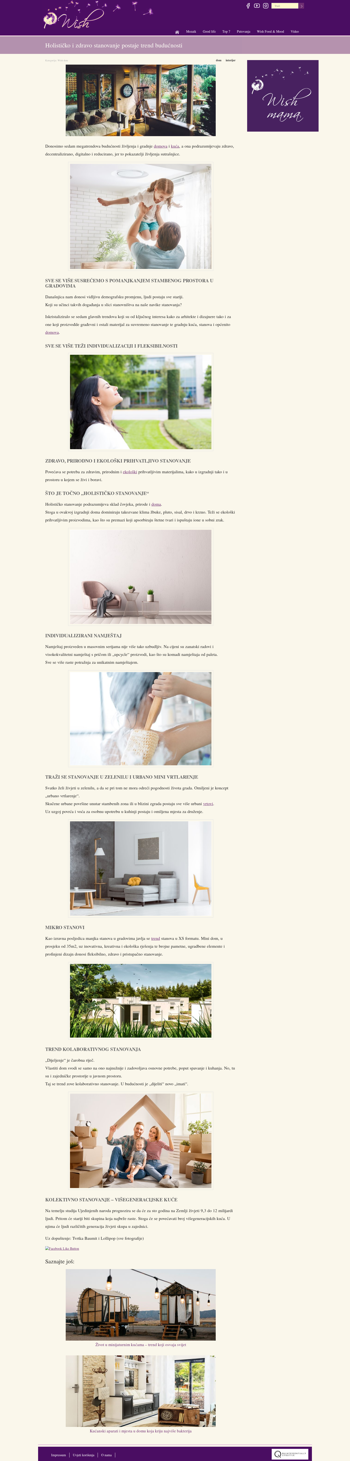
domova (160, 146)
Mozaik (191, 31)
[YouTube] (257, 6)
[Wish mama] (283, 95)
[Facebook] (248, 6)
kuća (175, 146)
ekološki (130, 471)
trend (155, 938)
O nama (106, 1455)
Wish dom (63, 60)
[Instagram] (266, 6)
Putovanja (243, 31)
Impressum (58, 1455)
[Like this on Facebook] (63, 1249)
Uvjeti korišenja (83, 1455)
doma (156, 504)
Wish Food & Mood (270, 31)
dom (218, 60)
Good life (209, 31)
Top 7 (226, 31)
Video (295, 31)
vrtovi (208, 803)
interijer (230, 60)
